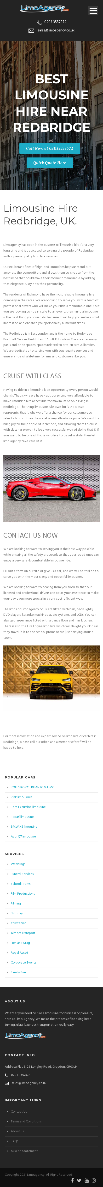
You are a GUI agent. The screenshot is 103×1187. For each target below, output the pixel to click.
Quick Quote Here (49, 163)
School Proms (20, 884)
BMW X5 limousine (24, 827)
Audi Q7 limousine (23, 836)
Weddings (18, 864)
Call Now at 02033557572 (49, 148)
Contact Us (19, 1112)
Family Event (20, 972)
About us (17, 1131)
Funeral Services (22, 874)
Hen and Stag (20, 943)
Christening (19, 923)
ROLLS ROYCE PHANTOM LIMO (33, 787)
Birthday (17, 913)
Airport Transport (23, 933)
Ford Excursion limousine (28, 807)
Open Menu (93, 10)
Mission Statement (24, 1151)
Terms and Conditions (26, 1121)
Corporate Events (23, 962)
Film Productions (23, 894)
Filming (16, 903)
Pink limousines (21, 797)
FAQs (14, 1141)
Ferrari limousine (22, 817)
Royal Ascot (19, 953)
